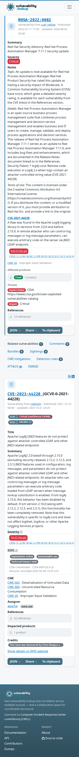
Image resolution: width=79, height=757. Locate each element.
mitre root (27, 606)
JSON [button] (14, 330)
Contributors (13, 743)
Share (30, 330)
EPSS (13, 422)
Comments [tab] (58, 344)
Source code (54, 738)
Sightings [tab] (38, 351)
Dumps (9, 749)
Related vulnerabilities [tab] (25, 344)
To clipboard (51, 330)
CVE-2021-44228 (19, 218)
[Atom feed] (69, 376)
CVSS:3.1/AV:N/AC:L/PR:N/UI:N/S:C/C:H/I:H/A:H (41, 543)
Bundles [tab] (15, 351)
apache (13, 606)
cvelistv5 (35, 404)
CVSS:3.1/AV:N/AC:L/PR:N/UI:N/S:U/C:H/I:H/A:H (41, 256)
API (6, 738)
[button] (39, 277)
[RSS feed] (73, 376)
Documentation (15, 733)
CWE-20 (12, 263)
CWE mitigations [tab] (19, 359)
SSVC (11, 550)
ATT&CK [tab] (13, 366)
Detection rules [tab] (49, 359)
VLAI (13, 416)
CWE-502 (14, 583)
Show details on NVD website (28, 651)
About (46, 733)
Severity (14, 532)
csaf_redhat (48, 24)
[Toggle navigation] (69, 7)
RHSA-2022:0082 (34, 20)
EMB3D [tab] (33, 366)
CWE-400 (14, 587)
